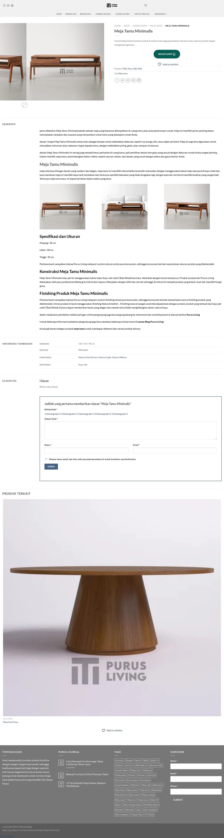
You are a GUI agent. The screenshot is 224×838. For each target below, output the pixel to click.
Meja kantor (132, 790)
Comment (70, 767)
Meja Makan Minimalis (49, 830)
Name (173, 761)
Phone (174, 786)
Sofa (138, 810)
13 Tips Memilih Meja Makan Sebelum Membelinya (86, 784)
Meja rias (132, 800)
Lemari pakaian (122, 785)
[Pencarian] (145, 5)
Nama (48, 445)
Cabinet (118, 765)
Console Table (121, 770)
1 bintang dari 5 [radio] (52, 413)
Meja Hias (119, 790)
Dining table (120, 775)
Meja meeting (148, 795)
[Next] (32, 103)
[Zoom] (25, 105)
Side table (129, 810)
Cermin (128, 765)
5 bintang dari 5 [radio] (120, 413)
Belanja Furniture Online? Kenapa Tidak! (87, 774)
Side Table (137, 68)
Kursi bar (152, 775)
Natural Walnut (119, 357)
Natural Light (105, 357)
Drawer (131, 775)
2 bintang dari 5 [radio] (69, 413)
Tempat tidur (137, 814)
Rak (125, 805)
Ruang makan (136, 805)
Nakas (118, 805)
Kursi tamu (145, 780)
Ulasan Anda (51, 418)
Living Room (140, 26)
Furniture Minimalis (28, 830)
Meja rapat (120, 800)
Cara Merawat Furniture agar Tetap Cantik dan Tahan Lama (84, 763)
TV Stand (149, 814)
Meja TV (154, 800)
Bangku (129, 760)
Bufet (145, 760)
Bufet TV (155, 760)
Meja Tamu (156, 26)
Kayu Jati (82, 364)
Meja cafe (146, 785)
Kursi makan (132, 780)
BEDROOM (85, 14)
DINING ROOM (103, 14)
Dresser (141, 775)
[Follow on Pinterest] (12, 5)
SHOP (59, 14)
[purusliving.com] (112, 5)
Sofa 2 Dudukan (150, 810)
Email (136, 445)
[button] (7, 836)
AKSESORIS (160, 14)
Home (117, 26)
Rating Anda (50, 409)
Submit (178, 799)
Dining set (147, 770)
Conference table (154, 765)
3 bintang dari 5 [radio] (86, 413)
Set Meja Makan (151, 805)
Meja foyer (158, 785)
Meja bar (135, 785)
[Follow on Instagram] (4, 5)
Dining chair (135, 770)
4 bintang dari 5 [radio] (103, 413)
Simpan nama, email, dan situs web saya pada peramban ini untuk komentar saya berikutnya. (92, 459)
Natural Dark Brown (88, 357)
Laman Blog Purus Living (151, 321)
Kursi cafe (119, 780)
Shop (127, 26)
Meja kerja (156, 790)
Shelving (119, 810)
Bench (138, 760)
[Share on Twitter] (122, 80)
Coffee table (139, 765)
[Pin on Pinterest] (133, 80)
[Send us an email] (8, 5)
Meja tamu (123, 73)
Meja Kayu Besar (10, 830)
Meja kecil (144, 790)
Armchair (119, 760)
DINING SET (71, 14)
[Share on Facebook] (117, 80)
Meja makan (134, 795)
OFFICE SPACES (142, 14)
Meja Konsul (120, 795)
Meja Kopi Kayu (10, 722)
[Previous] (4, 740)
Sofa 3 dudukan (122, 814)
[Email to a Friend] (128, 80)
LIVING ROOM (122, 14)
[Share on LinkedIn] (139, 80)
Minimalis (83, 350)
